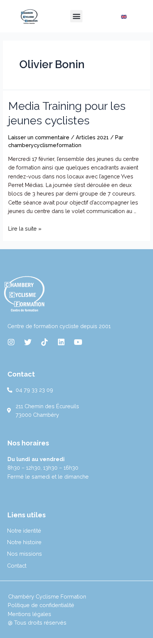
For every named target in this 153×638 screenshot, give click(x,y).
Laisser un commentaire (38, 137)
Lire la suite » (25, 228)
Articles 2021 (92, 137)
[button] (76, 16)
